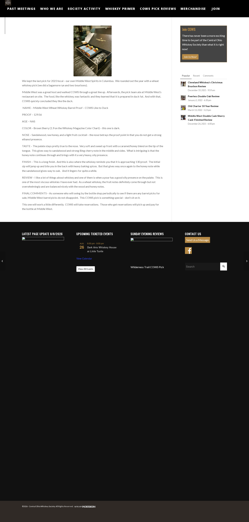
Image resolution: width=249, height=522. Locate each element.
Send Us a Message (197, 240)
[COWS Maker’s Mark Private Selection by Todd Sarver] (2, 261)
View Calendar (84, 258)
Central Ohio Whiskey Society (42, 506)
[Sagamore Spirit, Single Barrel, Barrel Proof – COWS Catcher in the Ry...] (246, 261)
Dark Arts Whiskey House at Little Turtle (102, 249)
